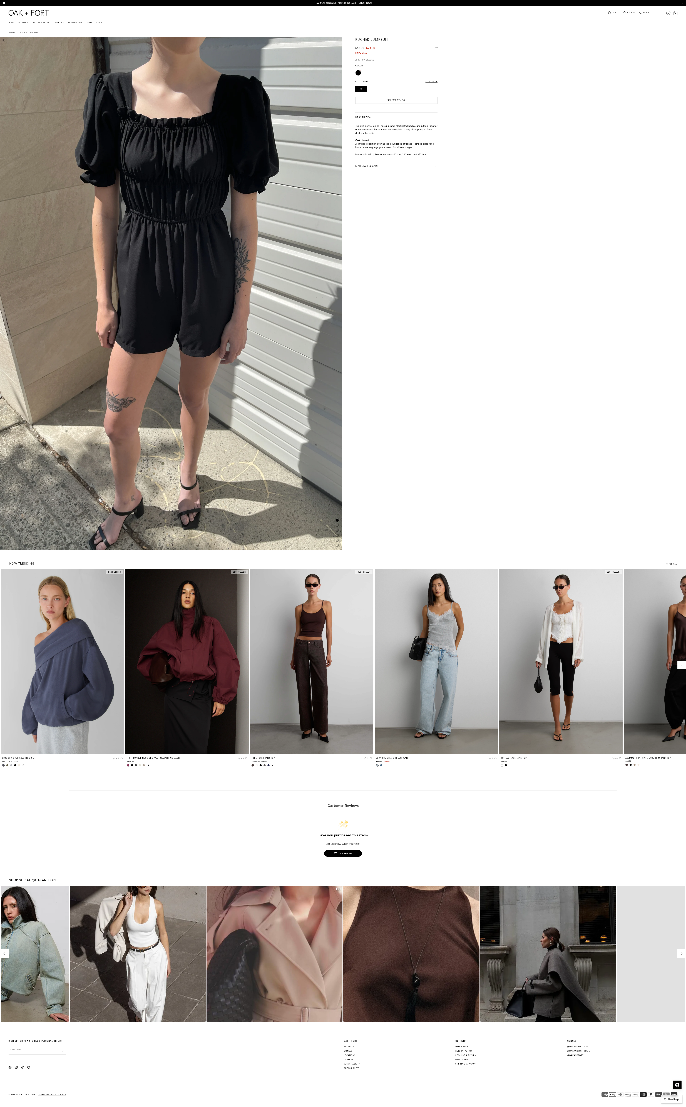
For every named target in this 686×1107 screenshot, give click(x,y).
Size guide (432, 82)
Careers (348, 1059)
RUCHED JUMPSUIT (30, 32)
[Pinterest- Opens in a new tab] (28, 1068)
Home (12, 32)
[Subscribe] (63, 1051)
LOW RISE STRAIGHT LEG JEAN (392, 758)
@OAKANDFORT (575, 1055)
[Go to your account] (668, 13)
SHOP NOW (365, 3)
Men (89, 23)
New (11, 23)
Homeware (75, 23)
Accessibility (351, 1068)
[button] (683, 3)
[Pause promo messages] (4, 2)
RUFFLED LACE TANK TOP (514, 758)
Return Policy (463, 1051)
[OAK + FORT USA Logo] (29, 13)
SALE (99, 23)
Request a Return (465, 1055)
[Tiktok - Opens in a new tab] (22, 1068)
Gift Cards (461, 1059)
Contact (349, 1051)
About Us (349, 1047)
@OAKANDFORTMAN (577, 1047)
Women (23, 23)
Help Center (462, 1047)
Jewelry (58, 23)
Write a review (343, 853)
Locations (350, 1055)
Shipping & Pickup (465, 1064)
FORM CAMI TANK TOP (263, 758)
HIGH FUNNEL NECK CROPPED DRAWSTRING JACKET (154, 758)
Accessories (41, 23)
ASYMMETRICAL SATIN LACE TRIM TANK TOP (648, 758)
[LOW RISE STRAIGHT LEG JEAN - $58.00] (436, 661)
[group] (62, 669)
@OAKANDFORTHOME (578, 1051)
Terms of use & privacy (52, 1095)
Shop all (672, 564)
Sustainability (352, 1064)
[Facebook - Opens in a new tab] (10, 1068)
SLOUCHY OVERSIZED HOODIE (18, 758)
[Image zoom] (3, 41)
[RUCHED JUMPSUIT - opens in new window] (171, 293)
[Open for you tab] (677, 1085)
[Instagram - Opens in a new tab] (16, 1068)
